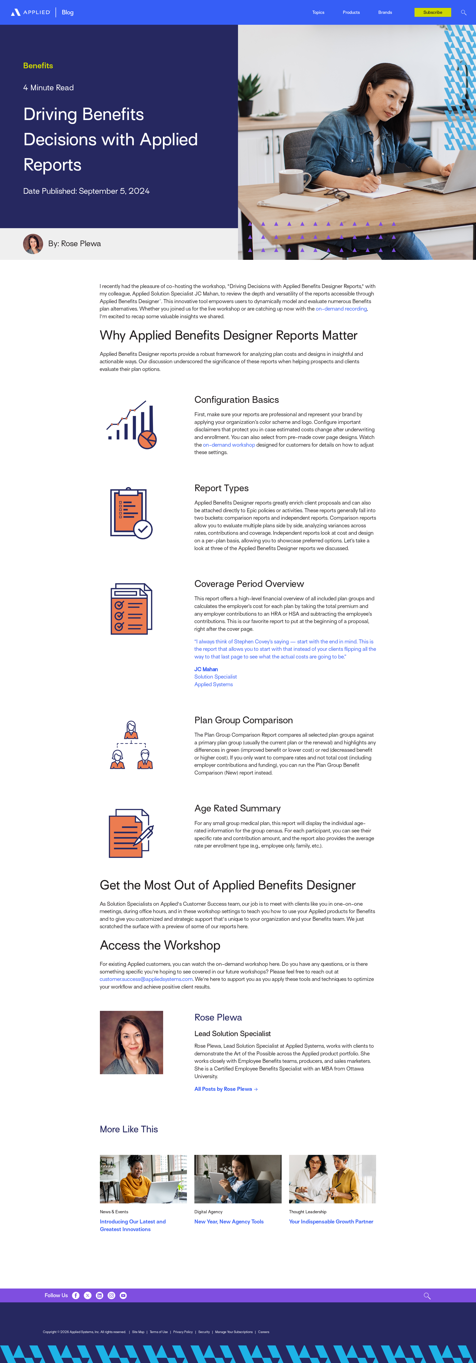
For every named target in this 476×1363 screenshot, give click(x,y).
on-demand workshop (229, 445)
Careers (263, 1332)
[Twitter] (87, 1295)
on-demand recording (341, 309)
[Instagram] (111, 1295)
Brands (385, 12)
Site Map (138, 1332)
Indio (242, 10)
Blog (68, 12)
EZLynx (173, 10)
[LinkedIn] (99, 1295)
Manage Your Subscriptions (234, 1332)
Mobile (172, 10)
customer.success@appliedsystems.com (146, 979)
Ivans (382, 7)
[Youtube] (123, 1295)
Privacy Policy (183, 1332)
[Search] (463, 12)
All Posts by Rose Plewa (223, 1089)
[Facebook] (75, 1295)
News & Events (251, 10)
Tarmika (385, 17)
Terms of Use (159, 1332)
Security (204, 1332)
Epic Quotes (106, 10)
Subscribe (432, 12)
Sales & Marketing (324, 10)
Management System (114, 10)
